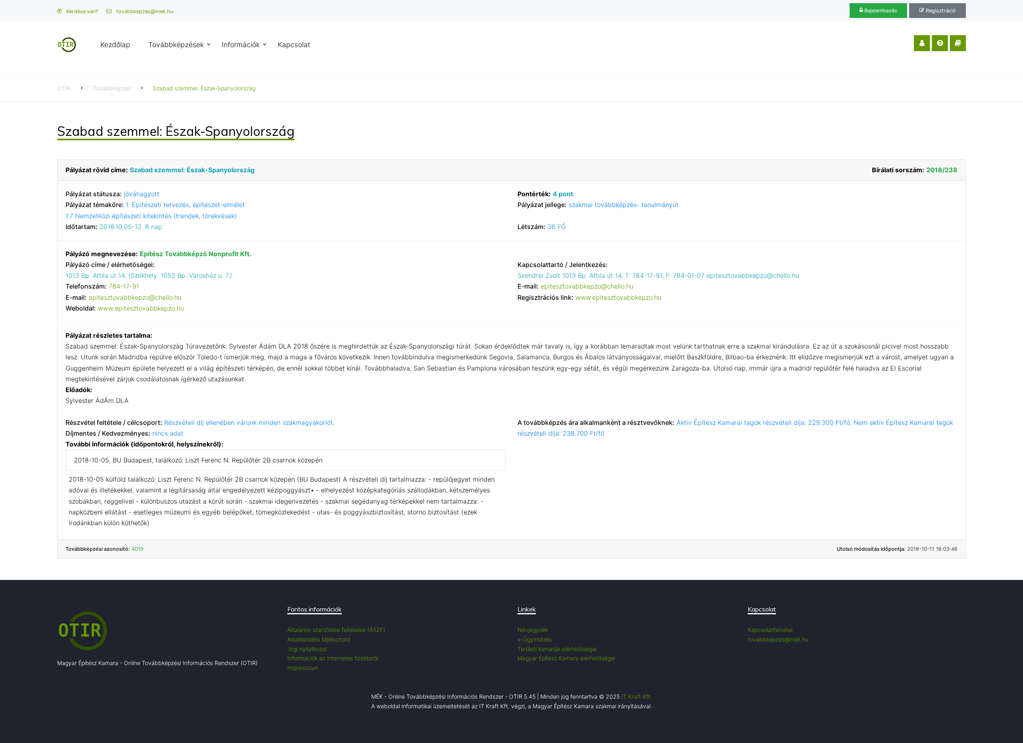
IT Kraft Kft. (636, 696)
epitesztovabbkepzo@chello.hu (135, 297)
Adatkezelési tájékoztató (318, 639)
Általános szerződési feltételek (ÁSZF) (336, 629)
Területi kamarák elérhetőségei (557, 648)
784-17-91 (124, 286)
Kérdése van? (81, 11)
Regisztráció (940, 11)
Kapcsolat (294, 44)
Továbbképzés (112, 88)
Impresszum (302, 667)
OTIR (63, 88)
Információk (241, 44)
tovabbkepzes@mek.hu (144, 11)
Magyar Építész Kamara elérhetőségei (566, 658)
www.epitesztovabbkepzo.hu (141, 308)
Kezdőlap (115, 44)
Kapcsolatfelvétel (770, 629)
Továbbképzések (176, 44)
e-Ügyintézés (534, 639)
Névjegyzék (532, 629)
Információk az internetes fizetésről (332, 658)
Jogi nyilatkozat (307, 648)
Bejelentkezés (880, 11)
